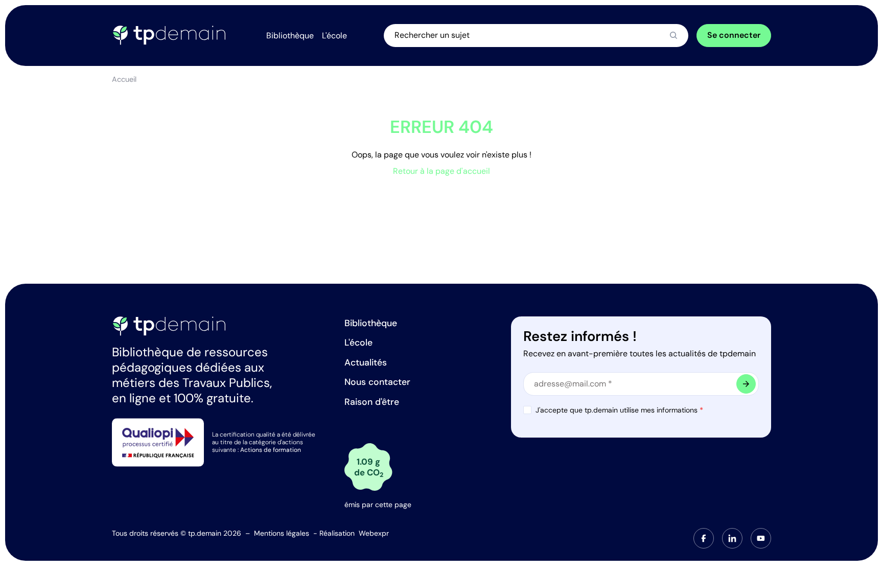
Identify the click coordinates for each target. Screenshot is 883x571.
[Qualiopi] (158, 442)
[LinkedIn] (732, 538)
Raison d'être (371, 401)
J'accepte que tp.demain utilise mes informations (619, 410)
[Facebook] (703, 538)
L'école (358, 342)
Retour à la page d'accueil (441, 171)
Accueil (124, 79)
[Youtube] (761, 538)
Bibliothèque (370, 323)
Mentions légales (281, 533)
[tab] (703, 538)
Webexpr (374, 533)
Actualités (365, 362)
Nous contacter (377, 381)
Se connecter (733, 35)
